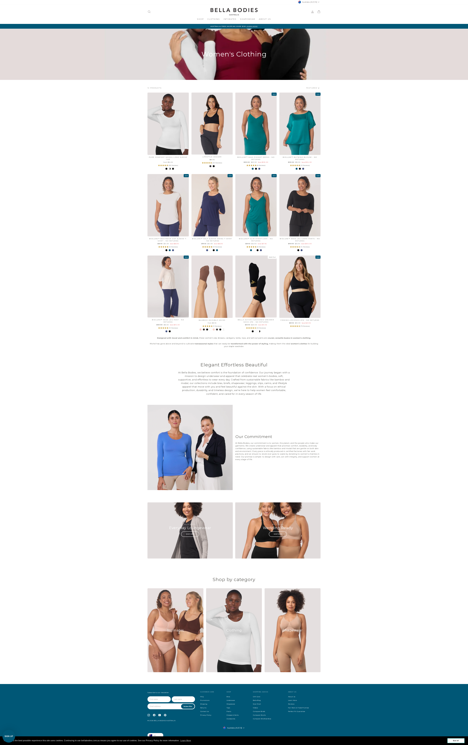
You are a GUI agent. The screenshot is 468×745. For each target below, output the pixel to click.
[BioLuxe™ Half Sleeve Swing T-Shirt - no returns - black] (214, 250)
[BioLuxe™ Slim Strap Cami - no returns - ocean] (251, 250)
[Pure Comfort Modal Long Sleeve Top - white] (163, 169)
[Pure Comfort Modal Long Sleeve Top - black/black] (173, 169)
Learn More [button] (185, 741)
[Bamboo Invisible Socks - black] (207, 329)
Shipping (203, 704)
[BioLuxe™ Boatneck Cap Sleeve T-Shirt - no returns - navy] (173, 250)
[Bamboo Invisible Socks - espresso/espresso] (217, 329)
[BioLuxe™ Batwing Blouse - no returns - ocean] (296, 169)
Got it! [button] (456, 741)
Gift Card (256, 697)
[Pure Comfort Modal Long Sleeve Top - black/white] (170, 169)
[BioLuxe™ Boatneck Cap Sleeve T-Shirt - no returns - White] (163, 250)
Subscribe (188, 706)
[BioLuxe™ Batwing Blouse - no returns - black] (300, 169)
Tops (228, 708)
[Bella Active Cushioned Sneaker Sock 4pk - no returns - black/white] (259, 331)
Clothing (213, 19)
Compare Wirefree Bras (262, 719)
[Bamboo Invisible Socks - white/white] (223, 329)
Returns (203, 708)
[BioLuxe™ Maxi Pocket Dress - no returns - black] (256, 169)
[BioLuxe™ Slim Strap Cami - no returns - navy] (261, 250)
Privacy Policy (205, 715)
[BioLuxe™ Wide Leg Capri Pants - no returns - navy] (301, 250)
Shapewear (247, 19)
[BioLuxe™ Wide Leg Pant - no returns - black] (170, 331)
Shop (200, 19)
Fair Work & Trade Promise (298, 708)
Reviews (291, 704)
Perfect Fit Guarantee (296, 711)
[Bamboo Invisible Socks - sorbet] (200, 329)
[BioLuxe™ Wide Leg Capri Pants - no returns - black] (298, 250)
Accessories (231, 719)
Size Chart (257, 704)
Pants (229, 711)
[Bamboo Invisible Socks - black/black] (220, 329)
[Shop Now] (190, 530)
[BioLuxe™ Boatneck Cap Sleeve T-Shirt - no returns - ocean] (170, 250)
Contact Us (204, 711)
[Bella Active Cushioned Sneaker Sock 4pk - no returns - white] (256, 331)
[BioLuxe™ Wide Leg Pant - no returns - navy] (166, 331)
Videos (255, 708)
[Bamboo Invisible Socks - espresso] (204, 329)
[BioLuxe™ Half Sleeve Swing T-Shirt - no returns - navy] (207, 250)
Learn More (292, 700)
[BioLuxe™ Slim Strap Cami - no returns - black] (257, 250)
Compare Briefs (259, 711)
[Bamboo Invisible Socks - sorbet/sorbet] (214, 329)
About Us (265, 19)
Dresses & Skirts (233, 715)
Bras (228, 697)
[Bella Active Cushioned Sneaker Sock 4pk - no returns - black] (253, 331)
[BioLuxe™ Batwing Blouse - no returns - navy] (303, 169)
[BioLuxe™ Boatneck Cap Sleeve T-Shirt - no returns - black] (166, 250)
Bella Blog (257, 700)
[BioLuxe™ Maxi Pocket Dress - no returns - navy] (259, 169)
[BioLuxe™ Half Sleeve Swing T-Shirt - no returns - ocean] (217, 250)
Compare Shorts (259, 715)
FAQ (202, 697)
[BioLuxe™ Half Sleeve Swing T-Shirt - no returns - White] (210, 250)
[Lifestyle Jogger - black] (214, 166)
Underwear (231, 700)
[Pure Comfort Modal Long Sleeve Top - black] (166, 169)
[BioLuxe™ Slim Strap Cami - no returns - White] (254, 250)
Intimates (230, 19)
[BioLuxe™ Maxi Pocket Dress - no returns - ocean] (253, 169)
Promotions (205, 700)
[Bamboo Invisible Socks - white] (210, 329)
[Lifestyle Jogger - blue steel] (210, 166)
